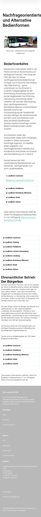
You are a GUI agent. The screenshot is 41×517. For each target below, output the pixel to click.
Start (4, 415)
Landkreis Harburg (12, 242)
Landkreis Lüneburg (12, 256)
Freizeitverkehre (8, 456)
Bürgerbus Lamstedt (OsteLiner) (20, 180)
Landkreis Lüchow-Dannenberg (16, 251)
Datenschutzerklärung (11, 497)
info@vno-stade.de (10, 478)
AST (4, 441)
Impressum (7, 492)
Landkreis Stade (14, 197)
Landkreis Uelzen (14, 202)
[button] (20, 176)
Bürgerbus (6, 446)
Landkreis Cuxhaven (15, 176)
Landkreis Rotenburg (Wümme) (19, 193)
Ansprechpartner (9, 425)
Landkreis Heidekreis (16, 188)
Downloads (7, 451)
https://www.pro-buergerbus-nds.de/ (14, 380)
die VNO (6, 420)
